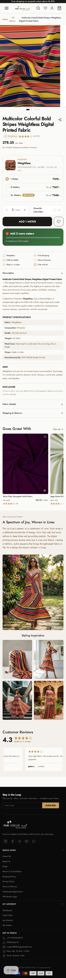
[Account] (52, 8)
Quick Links (9, 850)
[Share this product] (59, 119)
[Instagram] (5, 841)
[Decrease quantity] (7, 210)
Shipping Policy (9, 876)
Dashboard (7, 910)
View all (56, 429)
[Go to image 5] (39, 109)
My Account (9, 904)
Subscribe (50, 805)
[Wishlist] (45, 8)
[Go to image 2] (31, 109)
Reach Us (6, 861)
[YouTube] (27, 841)
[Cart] (59, 8)
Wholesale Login (10, 896)
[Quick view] (44, 490)
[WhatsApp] (34, 841)
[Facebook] (13, 841)
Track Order (8, 915)
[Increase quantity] (25, 210)
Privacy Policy (8, 881)
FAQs (5, 866)
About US (7, 856)
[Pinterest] (20, 841)
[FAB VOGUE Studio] (22, 8)
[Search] (38, 8)
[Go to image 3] (34, 109)
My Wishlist (8, 920)
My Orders (7, 925)
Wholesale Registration (13, 891)
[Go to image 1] (28, 109)
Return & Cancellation (12, 871)
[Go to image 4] (36, 109)
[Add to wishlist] (58, 221)
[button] (55, 210)
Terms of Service (10, 886)
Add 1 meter (27, 221)
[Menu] (7, 8)
